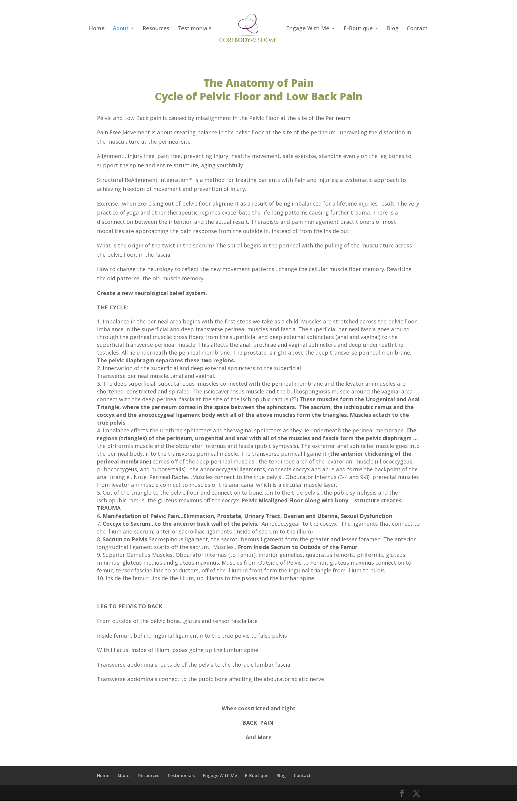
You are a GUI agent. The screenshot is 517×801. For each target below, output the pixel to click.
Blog (393, 29)
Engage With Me (307, 29)
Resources (156, 29)
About (121, 29)
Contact (417, 29)
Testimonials (194, 29)
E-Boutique (358, 29)
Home (97, 29)
